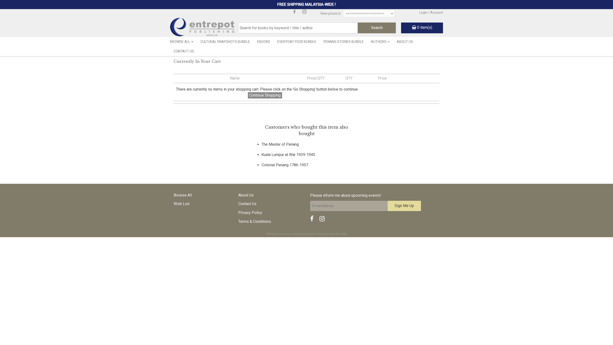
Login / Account (431, 12)
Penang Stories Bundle (344, 42)
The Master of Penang (280, 144)
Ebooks (263, 42)
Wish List (181, 203)
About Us (405, 42)
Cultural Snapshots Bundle (225, 42)
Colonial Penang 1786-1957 (284, 165)
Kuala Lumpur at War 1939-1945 (288, 154)
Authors (379, 42)
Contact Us (184, 51)
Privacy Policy (250, 212)
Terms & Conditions (254, 221)
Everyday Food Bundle (296, 42)
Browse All (180, 42)
